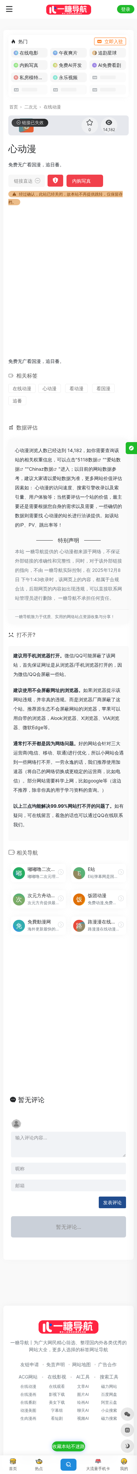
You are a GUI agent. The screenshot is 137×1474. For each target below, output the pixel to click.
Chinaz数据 (41, 469)
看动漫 (76, 388)
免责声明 (55, 1364)
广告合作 (107, 1364)
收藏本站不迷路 (68, 1446)
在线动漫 (52, 106)
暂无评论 (31, 1100)
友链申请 (29, 1364)
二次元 (30, 106)
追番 (17, 401)
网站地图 (81, 1364)
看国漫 (103, 388)
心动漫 (50, 388)
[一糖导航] (68, 9)
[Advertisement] (68, 280)
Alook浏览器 (63, 718)
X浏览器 (89, 718)
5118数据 (87, 459)
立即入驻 (113, 41)
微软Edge (33, 727)
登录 (125, 9)
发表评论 (112, 1202)
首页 (13, 106)
